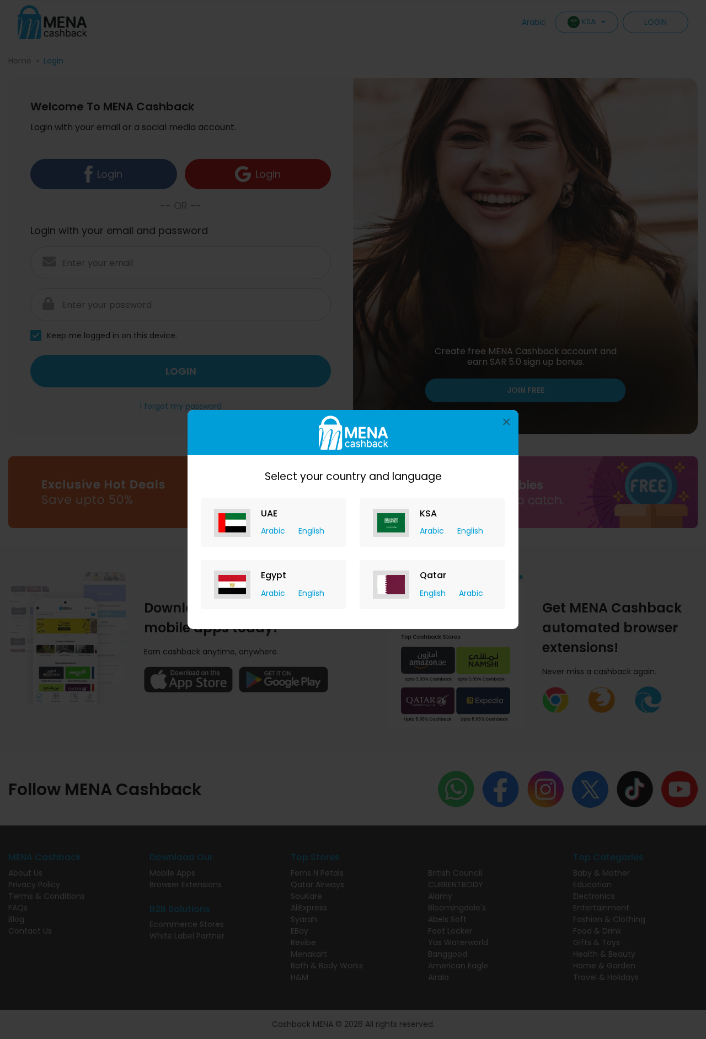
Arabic (274, 530)
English (311, 530)
